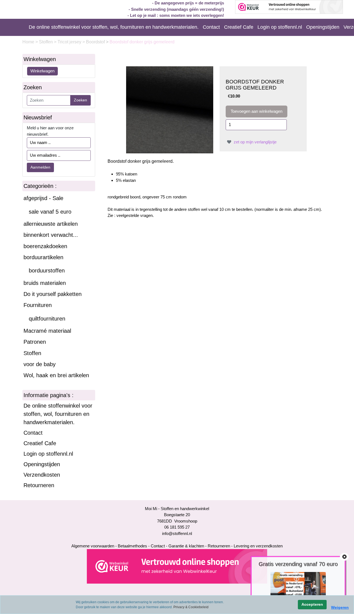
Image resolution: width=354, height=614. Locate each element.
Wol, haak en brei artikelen (56, 375)
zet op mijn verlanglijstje (255, 142)
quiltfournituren (47, 319)
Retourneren (39, 485)
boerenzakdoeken (45, 246)
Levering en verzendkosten (258, 546)
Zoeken (80, 100)
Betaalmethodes (132, 546)
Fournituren (38, 305)
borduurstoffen (47, 270)
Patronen (35, 342)
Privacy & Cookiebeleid (191, 607)
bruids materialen (45, 283)
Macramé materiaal (47, 331)
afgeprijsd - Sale (43, 198)
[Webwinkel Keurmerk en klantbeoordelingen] (177, 566)
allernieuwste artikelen (51, 224)
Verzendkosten (42, 475)
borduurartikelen (43, 257)
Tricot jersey (70, 42)
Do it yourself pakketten (53, 294)
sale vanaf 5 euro (50, 212)
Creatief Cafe (238, 27)
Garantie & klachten (186, 546)
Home (28, 42)
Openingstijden (322, 27)
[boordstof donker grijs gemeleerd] (169, 109)
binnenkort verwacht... (51, 235)
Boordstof (96, 42)
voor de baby (40, 364)
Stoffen (46, 42)
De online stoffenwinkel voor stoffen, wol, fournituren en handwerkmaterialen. (114, 27)
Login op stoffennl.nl (279, 27)
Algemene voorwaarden (92, 546)
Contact (211, 27)
